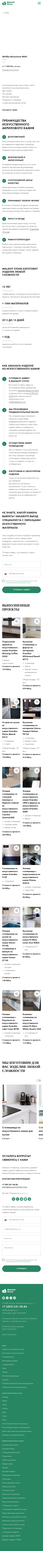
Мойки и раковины (9, 1460)
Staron (4, 1416)
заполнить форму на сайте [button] (28, 391)
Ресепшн (5, 1468)
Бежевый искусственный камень (13, 1435)
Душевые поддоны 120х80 (11, 1540)
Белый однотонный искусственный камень (16, 1431)
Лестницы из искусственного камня (14, 1517)
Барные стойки (7, 1464)
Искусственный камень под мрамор (14, 1424)
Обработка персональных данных (14, 1387)
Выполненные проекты (10, 1361)
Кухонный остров (8, 1449)
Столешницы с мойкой (10, 1506)
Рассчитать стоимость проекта (13, 1353)
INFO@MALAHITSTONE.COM (14, 1187)
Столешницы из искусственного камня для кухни (17, 1131)
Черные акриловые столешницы (13, 1498)
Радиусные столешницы (10, 1502)
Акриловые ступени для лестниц (13, 1521)
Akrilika (4, 1401)
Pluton (4, 1412)
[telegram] (29, 1199)
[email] (21, 1199)
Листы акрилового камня (11, 1483)
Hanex (4, 1405)
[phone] (17, 1199)
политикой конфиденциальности (25, 581)
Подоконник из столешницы (12, 1528)
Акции (4, 1368)
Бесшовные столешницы (10, 1494)
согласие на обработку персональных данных (18, 582)
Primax (4, 1420)
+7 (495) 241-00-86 (14, 1307)
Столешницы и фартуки (10, 1532)
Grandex (5, 1397)
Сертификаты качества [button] (10, 70)
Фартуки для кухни (8, 1487)
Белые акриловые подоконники (13, 1513)
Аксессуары (6, 1479)
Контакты (5, 1380)
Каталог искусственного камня (13, 1349)
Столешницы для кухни (10, 1445)
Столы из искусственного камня (13, 1525)
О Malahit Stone (8, 1357)
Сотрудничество (8, 1364)
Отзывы (4, 1372)
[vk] (13, 1199)
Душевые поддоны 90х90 (11, 1536)
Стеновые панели (8, 1490)
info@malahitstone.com (17, 402)
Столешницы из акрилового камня (14, 1509)
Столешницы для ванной (11, 1452)
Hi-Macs (5, 1408)
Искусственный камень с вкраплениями (16, 1427)
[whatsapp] (25, 1199)
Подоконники (7, 1456)
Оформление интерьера (11, 1475)
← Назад (5, 13)
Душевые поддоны (8, 1471)
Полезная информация (10, 1376)
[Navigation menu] (39, 3)
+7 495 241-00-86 (10, 1185)
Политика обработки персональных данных (17, 1383)
